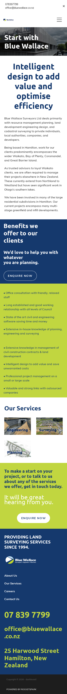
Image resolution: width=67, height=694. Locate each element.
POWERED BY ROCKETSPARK (21, 689)
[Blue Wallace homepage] (29, 20)
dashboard (31, 679)
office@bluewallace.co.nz (33, 632)
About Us (10, 575)
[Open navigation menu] (59, 19)
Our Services (12, 583)
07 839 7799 (27, 614)
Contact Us (11, 599)
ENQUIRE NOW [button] (20, 276)
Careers (9, 591)
